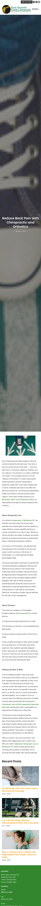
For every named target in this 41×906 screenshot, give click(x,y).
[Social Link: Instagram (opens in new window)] (37, 2)
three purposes (22, 613)
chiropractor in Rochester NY (23, 520)
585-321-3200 (27, 2)
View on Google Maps (8, 882)
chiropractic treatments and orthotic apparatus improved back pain (20, 704)
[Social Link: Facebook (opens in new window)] (34, 2)
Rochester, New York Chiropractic (15, 499)
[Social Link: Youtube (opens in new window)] (39, 2)
